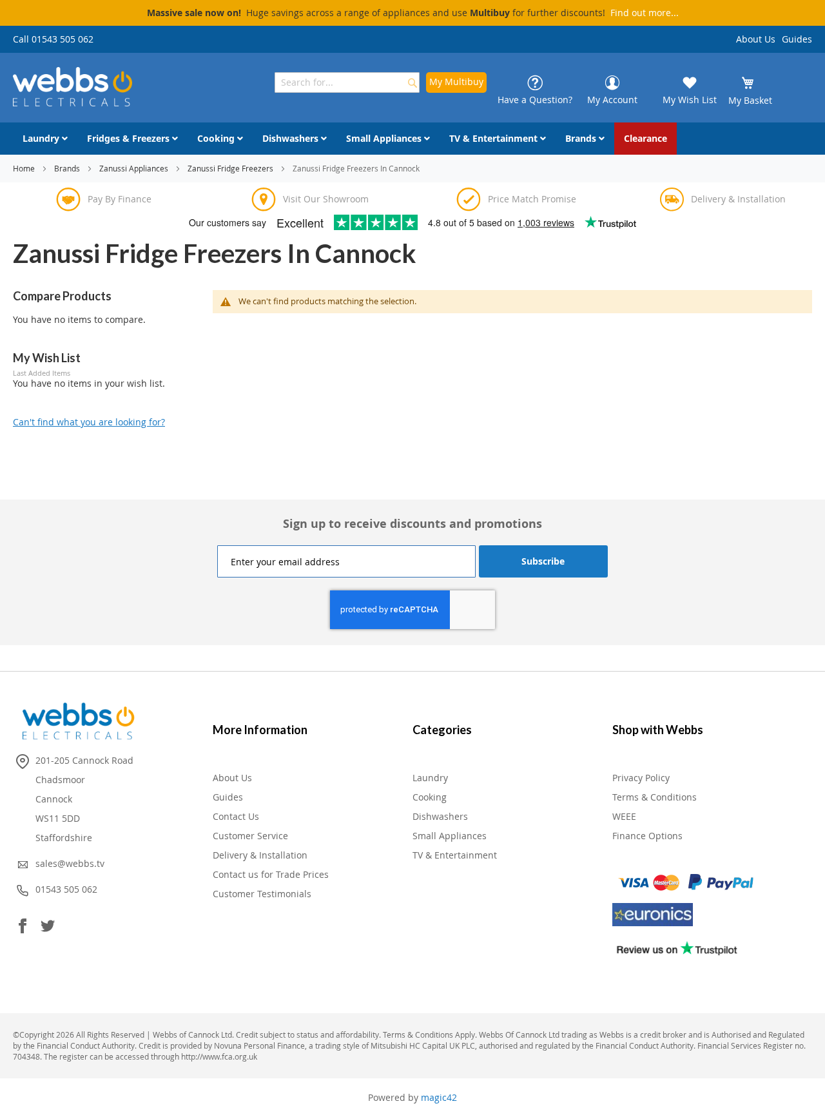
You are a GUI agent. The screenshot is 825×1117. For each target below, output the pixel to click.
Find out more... (644, 12)
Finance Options (647, 836)
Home (25, 168)
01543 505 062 (66, 889)
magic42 (439, 1097)
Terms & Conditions (654, 797)
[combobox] (347, 82)
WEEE (624, 816)
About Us (755, 39)
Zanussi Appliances (134, 168)
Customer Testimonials (262, 894)
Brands (68, 168)
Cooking (429, 797)
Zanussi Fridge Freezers (231, 168)
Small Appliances (449, 836)
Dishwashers (440, 816)
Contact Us (236, 816)
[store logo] (72, 86)
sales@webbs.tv (69, 863)
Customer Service (250, 836)
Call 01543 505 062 (53, 39)
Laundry (430, 778)
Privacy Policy (641, 778)
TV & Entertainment (454, 855)
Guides (797, 39)
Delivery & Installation (260, 855)
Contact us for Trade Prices (271, 874)
